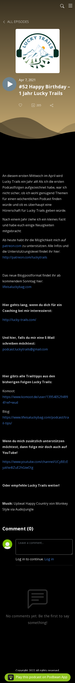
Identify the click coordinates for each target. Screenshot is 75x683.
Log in (49, 559)
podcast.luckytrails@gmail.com (25, 349)
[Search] (62, 6)
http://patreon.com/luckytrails (24, 257)
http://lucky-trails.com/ (19, 320)
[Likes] (20, 105)
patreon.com (11, 246)
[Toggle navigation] (70, 5)
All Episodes (18, 21)
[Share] (52, 105)
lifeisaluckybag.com (16, 287)
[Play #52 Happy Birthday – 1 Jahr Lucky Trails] (9, 84)
